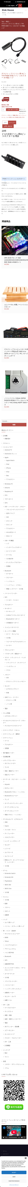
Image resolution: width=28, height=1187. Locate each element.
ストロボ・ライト (10, 830)
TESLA (7, 941)
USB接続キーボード (12, 623)
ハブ (7, 543)
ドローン (7, 907)
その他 (8, 638)
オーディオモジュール (12, 807)
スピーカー (9, 577)
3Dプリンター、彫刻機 (12, 1026)
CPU (6, 495)
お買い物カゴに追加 (12, 109)
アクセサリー (10, 479)
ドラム (7, 1068)
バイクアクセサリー (11, 945)
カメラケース (9, 852)
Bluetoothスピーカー (11, 796)
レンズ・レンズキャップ (12, 841)
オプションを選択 (16, 240)
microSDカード (11, 532)
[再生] (3, 1137)
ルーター (9, 645)
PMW (14, 115)
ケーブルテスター (10, 1008)
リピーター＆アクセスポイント (16, 641)
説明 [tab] (5, 122)
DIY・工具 (6, 1005)
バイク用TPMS (9, 952)
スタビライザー (9, 837)
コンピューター (8, 447)
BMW (6, 937)
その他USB (9, 559)
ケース (7, 741)
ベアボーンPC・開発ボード (13, 654)
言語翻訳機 (6, 757)
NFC (6, 597)
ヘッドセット (10, 581)
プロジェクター (9, 650)
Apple (6, 457)
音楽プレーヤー (9, 775)
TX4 (17, 115)
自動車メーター (9, 992)
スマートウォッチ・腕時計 (11, 734)
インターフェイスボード (14, 547)
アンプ (7, 799)
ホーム (5, 1151)
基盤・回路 (8, 1015)
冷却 (13, 117)
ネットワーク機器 (10, 631)
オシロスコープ (9, 1034)
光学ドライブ (10, 513)
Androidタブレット (11, 454)
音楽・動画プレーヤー (12, 771)
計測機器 (7, 1045)
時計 (6, 1053)
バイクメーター (9, 985)
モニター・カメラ (10, 996)
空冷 (23, 117)
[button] (25, 1158)
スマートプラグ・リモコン (11, 730)
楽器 (4, 1061)
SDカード (9, 536)
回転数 (17, 117)
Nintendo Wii (9, 877)
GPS (6, 960)
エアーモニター (9, 1030)
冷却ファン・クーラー (12, 697)
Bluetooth (8, 571)
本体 (7, 693)
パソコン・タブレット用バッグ (14, 926)
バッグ (5, 919)
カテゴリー (6, 1154)
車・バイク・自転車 (9, 931)
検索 (14, 424)
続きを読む (16, 287)
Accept (14, 1172)
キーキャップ (10, 611)
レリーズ (7, 848)
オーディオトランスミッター (14, 803)
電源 (6, 708)
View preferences (14, 1181)
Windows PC (9, 484)
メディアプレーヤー (9, 760)
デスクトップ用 (6, 115)
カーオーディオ (9, 974)
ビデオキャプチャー (12, 689)
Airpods (7, 784)
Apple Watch (10, 460)
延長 (20, 117)
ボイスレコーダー (10, 763)
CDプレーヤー (9, 788)
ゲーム (5, 870)
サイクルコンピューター (12, 934)
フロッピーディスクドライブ (15, 509)
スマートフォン (8, 738)
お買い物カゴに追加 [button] (16, 381)
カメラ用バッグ (9, 922)
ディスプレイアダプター (14, 562)
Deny (14, 1176)
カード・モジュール (12, 634)
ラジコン (6, 897)
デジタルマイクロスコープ (13, 726)
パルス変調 (9, 117)
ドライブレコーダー (11, 981)
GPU (6, 503)
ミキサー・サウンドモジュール (14, 1064)
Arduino (7, 488)
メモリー (7, 675)
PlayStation (8, 881)
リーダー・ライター (12, 600)
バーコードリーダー (11, 593)
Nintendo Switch (10, 873)
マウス (8, 670)
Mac (7, 475)
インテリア (6, 1050)
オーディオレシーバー (12, 811)
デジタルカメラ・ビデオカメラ (13, 819)
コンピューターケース (12, 627)
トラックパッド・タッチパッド (16, 662)
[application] (14, 1132)
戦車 (6, 903)
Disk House (8, 9)
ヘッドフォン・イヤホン (14, 585)
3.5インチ (9, 525)
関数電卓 (7, 439)
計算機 (5, 436)
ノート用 (9, 704)
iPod (7, 472)
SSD (7, 517)
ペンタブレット (11, 666)
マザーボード (9, 499)
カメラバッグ (9, 856)
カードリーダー (11, 551)
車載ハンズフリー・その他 (14, 589)
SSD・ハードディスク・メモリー (15, 506)
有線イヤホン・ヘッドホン (13, 815)
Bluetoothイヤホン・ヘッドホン (15, 792)
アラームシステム (10, 949)
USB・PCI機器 (9, 540)
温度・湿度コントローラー (13, 1019)
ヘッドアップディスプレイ (13, 989)
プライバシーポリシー (14, 1184)
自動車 (7, 915)
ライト (7, 1057)
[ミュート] (22, 1137)
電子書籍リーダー (8, 753)
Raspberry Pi (9, 491)
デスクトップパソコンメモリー (16, 681)
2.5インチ (9, 521)
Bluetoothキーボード (13, 619)
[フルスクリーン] (24, 1137)
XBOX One (8, 888)
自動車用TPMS (9, 964)
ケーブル (9, 555)
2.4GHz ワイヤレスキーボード (15, 615)
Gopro (7, 826)
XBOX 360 (8, 885)
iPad (7, 464)
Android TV (8, 450)
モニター (7, 686)
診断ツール (8, 1000)
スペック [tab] (12, 122)
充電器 (8, 566)
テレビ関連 (6, 713)
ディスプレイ (9, 1011)
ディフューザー (9, 833)
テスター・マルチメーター (13, 1038)
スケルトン (6, 443)
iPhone (8, 468)
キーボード (9, 574)
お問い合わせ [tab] (8, 126)
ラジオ (7, 767)
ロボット (7, 911)
